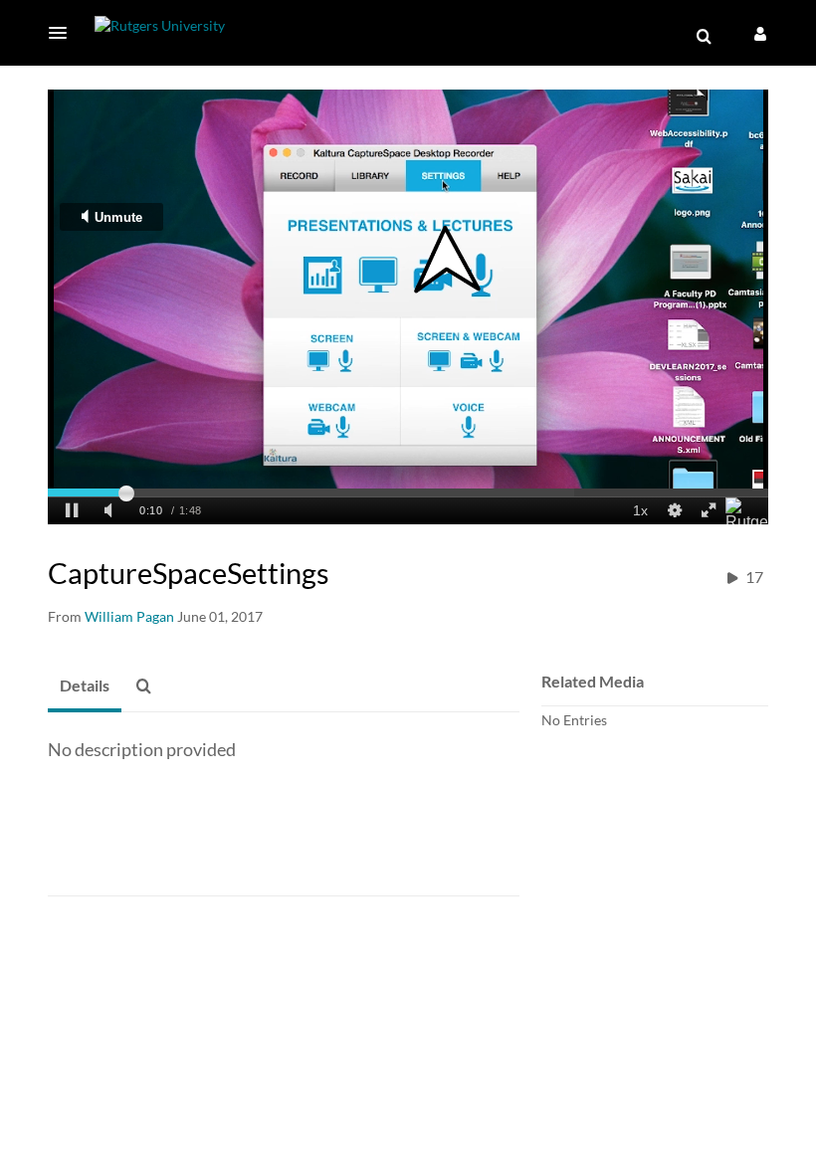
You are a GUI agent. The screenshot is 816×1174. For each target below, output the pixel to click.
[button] (64, 33)
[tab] (84, 686)
